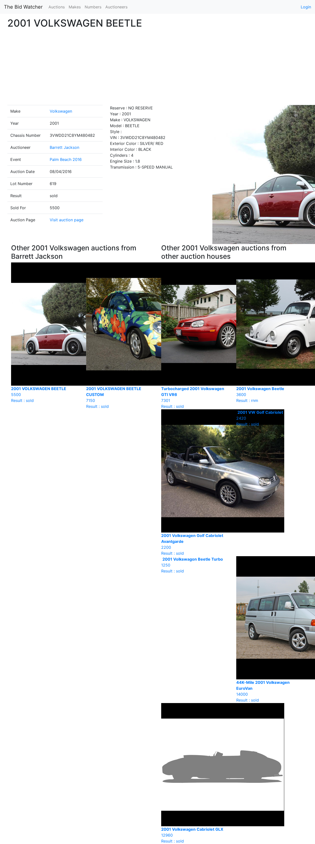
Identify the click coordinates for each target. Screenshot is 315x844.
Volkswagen (61, 111)
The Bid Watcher (23, 7)
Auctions (56, 6)
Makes (75, 6)
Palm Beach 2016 (66, 159)
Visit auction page (66, 219)
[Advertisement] (157, 68)
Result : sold (259, 418)
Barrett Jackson (64, 147)
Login (306, 6)
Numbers (93, 6)
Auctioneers (116, 6)
